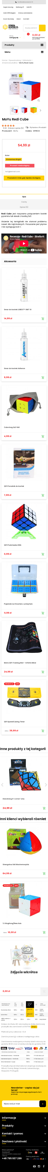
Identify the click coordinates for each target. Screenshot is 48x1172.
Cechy (24, 202)
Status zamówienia (25, 13)
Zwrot (19, 19)
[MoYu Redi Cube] (14, 110)
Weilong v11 (20, 7)
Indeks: (28, 131)
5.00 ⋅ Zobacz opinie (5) (13, 128)
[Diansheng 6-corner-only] (24, 775)
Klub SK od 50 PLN (30, 1004)
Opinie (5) (24, 207)
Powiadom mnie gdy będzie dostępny (24, 178)
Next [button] (46, 785)
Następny (40, 110)
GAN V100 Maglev (9, 13)
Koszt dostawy (8, 19)
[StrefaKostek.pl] (10, 27)
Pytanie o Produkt (38, 127)
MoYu (15, 131)
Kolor (7, 155)
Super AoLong (8, 7)
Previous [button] (2, 785)
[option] (24, 784)
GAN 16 (29, 7)
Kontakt (26, 19)
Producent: (7, 131)
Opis (24, 197)
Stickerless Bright (13, 159)
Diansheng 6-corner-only (13, 799)
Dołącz (34, 1027)
